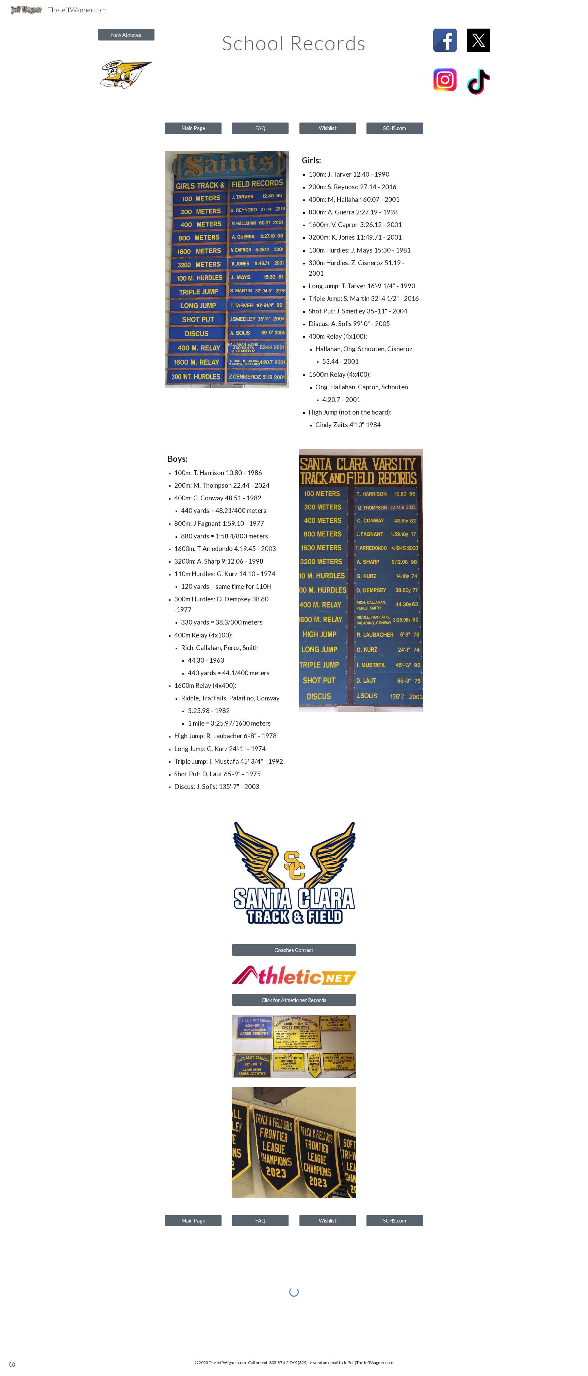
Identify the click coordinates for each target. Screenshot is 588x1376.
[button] (12, 1364)
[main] (294, 42)
